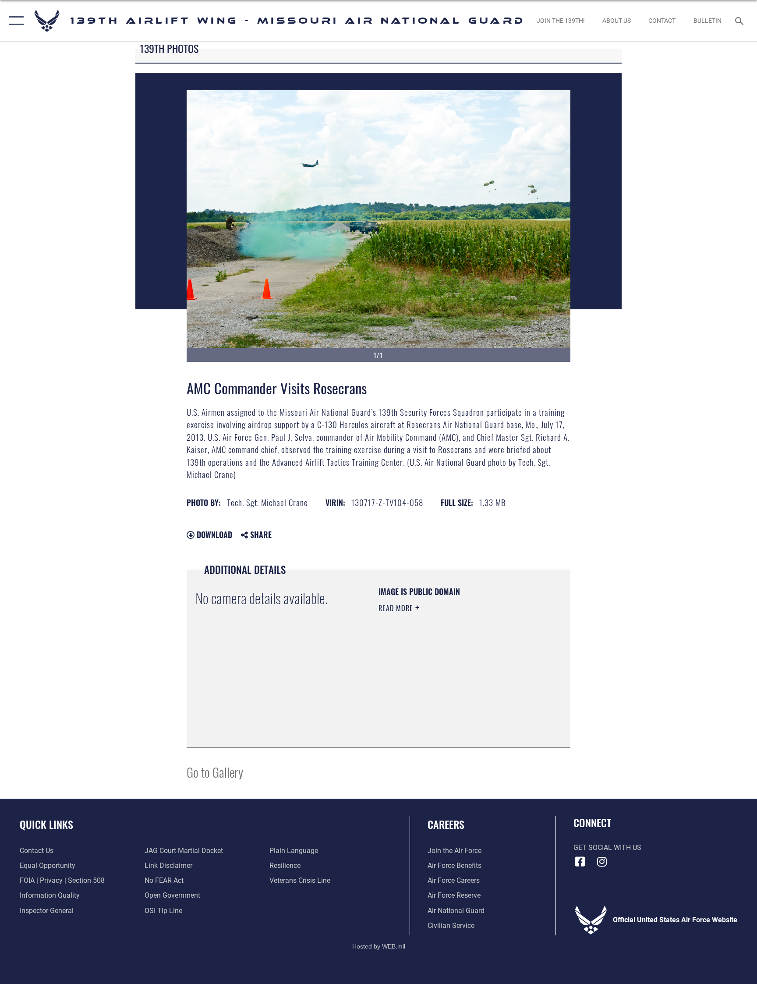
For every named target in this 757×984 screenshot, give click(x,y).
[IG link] (601, 861)
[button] (14, 21)
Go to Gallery (215, 771)
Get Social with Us (607, 847)
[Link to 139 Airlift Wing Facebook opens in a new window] (580, 861)
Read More (396, 608)
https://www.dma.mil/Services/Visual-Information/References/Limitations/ (431, 694)
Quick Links (46, 824)
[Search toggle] (740, 21)
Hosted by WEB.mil (378, 946)
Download (213, 534)
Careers (446, 824)
